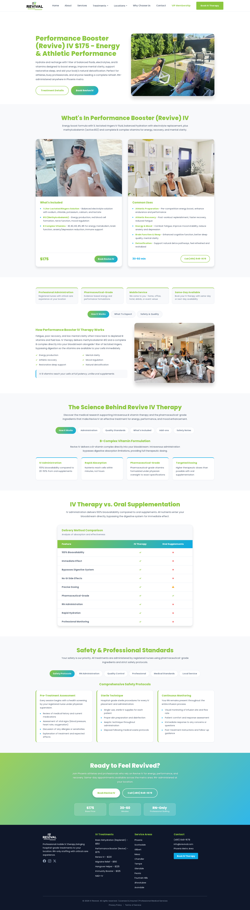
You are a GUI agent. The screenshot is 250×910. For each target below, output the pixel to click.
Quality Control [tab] (115, 673)
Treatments (99, 5)
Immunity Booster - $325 (108, 871)
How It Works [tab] (98, 314)
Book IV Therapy (210, 5)
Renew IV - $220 (103, 856)
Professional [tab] (139, 673)
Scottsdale (140, 844)
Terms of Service (133, 905)
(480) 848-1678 (182, 839)
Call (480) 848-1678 (195, 258)
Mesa (137, 854)
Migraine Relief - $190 (106, 861)
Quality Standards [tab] (115, 430)
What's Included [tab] (142, 430)
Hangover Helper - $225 (107, 866)
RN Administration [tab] (89, 673)
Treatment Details (52, 90)
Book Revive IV (85, 90)
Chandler (139, 859)
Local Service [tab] (190, 673)
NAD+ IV (99, 875)
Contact (161, 5)
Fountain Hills (141, 877)
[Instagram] (49, 861)
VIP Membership (181, 5)
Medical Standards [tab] (164, 673)
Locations (119, 5)
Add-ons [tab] (164, 430)
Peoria (138, 873)
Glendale (139, 868)
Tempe (138, 863)
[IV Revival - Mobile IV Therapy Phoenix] (35, 5)
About (68, 5)
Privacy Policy (115, 905)
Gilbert (138, 849)
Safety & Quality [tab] (149, 314)
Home (55, 5)
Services (82, 5)
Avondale (139, 887)
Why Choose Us (141, 5)
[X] (54, 861)
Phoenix (138, 840)
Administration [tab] (89, 430)
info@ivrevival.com (183, 844)
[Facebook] (44, 861)
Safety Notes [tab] (184, 430)
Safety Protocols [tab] (62, 673)
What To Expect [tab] (123, 314)
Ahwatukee (140, 882)
